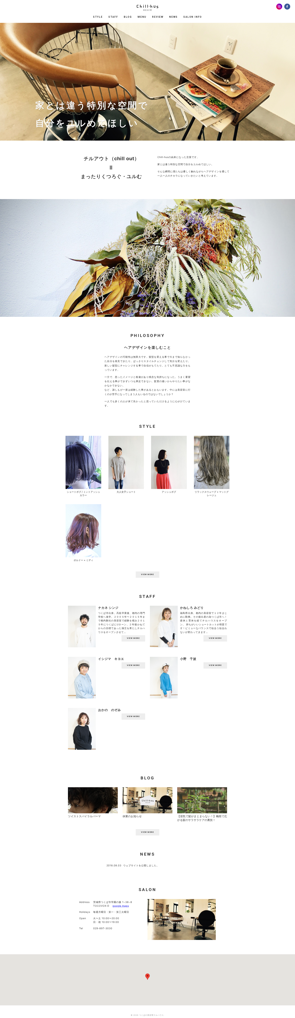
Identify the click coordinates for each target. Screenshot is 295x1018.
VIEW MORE (147, 574)
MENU (142, 17)
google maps (121, 905)
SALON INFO (192, 17)
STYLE (98, 17)
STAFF (113, 17)
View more (133, 638)
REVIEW (158, 17)
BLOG (128, 17)
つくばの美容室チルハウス (151, 1015)
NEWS (173, 17)
